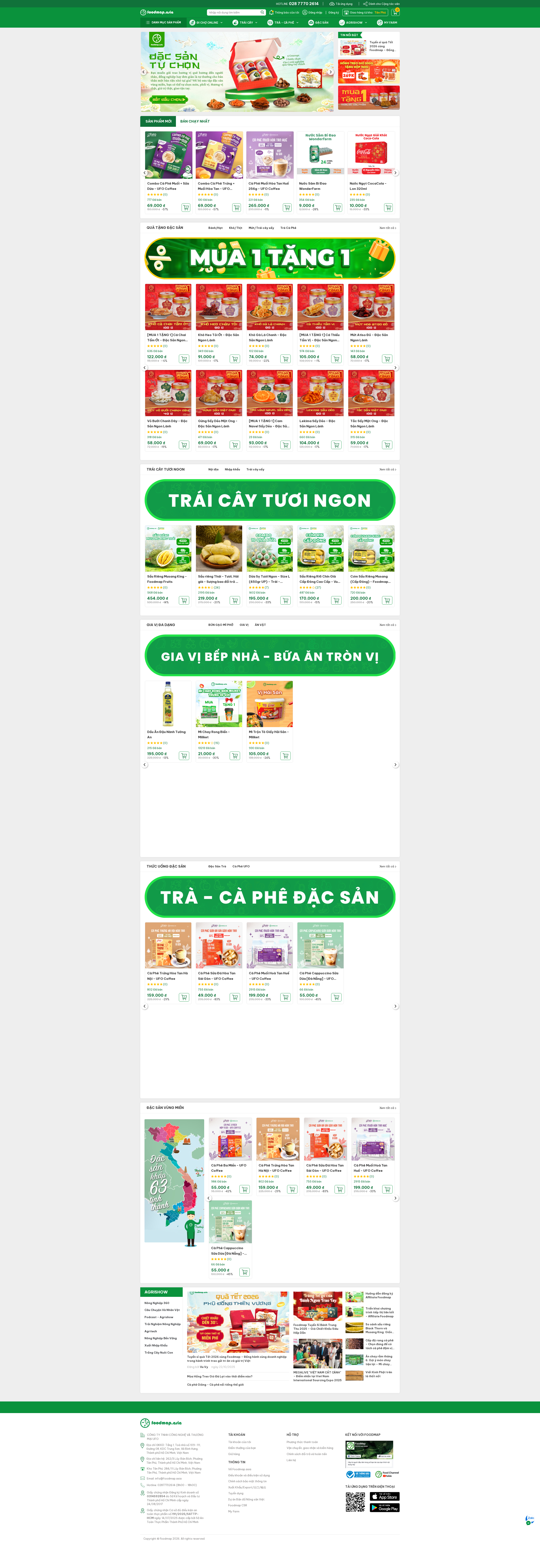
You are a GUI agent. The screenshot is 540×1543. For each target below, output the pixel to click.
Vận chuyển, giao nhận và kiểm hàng (310, 1448)
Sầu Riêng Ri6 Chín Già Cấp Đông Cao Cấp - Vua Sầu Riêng (320, 581)
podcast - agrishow (158, 1317)
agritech (150, 1331)
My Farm (233, 1511)
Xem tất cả (387, 227)
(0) (165, 194)
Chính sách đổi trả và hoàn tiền (307, 1454)
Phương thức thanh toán (302, 1442)
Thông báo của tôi (287, 12)
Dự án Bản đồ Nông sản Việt (246, 1499)
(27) (318, 587)
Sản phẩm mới (159, 121)
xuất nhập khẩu (155, 1345)
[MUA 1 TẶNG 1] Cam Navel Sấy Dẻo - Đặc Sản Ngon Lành (269, 426)
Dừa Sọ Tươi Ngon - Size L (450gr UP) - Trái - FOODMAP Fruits (269, 581)
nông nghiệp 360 (156, 1303)
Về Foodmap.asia (239, 1469)
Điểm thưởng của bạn (242, 1448)
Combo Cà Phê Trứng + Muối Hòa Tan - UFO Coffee (216, 188)
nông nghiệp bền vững (160, 1338)
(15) (216, 743)
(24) (217, 587)
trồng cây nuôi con (158, 1352)
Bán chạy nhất (195, 121)
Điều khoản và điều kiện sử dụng (249, 1475)
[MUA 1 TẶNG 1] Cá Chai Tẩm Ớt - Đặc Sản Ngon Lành (166, 340)
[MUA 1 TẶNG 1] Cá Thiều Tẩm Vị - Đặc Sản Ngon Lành (320, 340)
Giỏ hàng (234, 1454)
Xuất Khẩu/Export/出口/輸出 (247, 1487)
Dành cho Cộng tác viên (384, 3)
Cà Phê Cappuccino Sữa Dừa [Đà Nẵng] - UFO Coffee (319, 978)
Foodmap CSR (237, 1505)
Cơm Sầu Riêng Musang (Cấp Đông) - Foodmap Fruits (369, 581)
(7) (267, 587)
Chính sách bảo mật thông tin (247, 1481)
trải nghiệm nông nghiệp (162, 1324)
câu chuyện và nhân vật (162, 1310)
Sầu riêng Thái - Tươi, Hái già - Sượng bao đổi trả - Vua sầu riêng (218, 581)
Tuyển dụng (235, 1493)
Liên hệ (291, 1460)
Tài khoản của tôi (239, 1442)
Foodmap (166, 1538)
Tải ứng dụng (344, 3)
